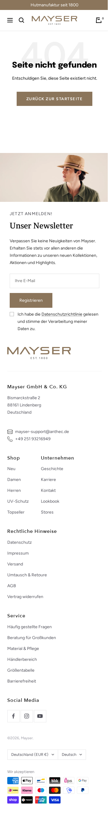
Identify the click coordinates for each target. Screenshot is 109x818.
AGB (11, 585)
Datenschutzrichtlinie (61, 314)
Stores (47, 512)
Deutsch (69, 754)
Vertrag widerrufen (25, 596)
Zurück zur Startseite (54, 99)
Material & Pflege (23, 648)
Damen (14, 479)
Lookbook (50, 501)
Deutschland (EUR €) (29, 754)
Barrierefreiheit (21, 681)
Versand (15, 564)
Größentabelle (21, 670)
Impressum (18, 553)
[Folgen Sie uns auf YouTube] (40, 716)
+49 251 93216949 (33, 438)
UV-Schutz (18, 501)
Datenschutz (19, 542)
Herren (14, 490)
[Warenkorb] (99, 20)
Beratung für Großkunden (31, 637)
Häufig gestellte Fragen (29, 626)
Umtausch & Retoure (27, 575)
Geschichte (52, 468)
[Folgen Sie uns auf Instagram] (27, 716)
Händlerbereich (22, 659)
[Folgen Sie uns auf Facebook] (13, 716)
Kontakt (48, 490)
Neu (11, 468)
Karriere (48, 479)
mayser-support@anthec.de (42, 431)
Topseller (16, 512)
